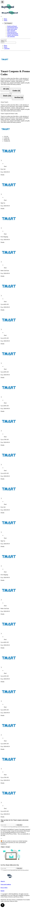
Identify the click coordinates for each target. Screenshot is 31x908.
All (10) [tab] (6, 136)
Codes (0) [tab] (6, 138)
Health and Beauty (12, 26)
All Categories (11, 36)
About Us (3, 881)
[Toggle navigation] (2, 2)
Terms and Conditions (6, 884)
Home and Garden (12, 29)
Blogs (5, 19)
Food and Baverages (12, 33)
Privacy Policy (4, 887)
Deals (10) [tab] (6, 139)
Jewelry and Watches (12, 35)
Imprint (2, 890)
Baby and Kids (11, 30)
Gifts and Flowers (12, 32)
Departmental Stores (12, 27)
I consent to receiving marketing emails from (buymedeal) (15, 826)
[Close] (1, 16)
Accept (7, 847)
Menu (2, 41)
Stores (5, 20)
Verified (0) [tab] (7, 141)
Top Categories (8, 23)
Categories (7, 48)
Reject (2, 847)
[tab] (5, 88)
